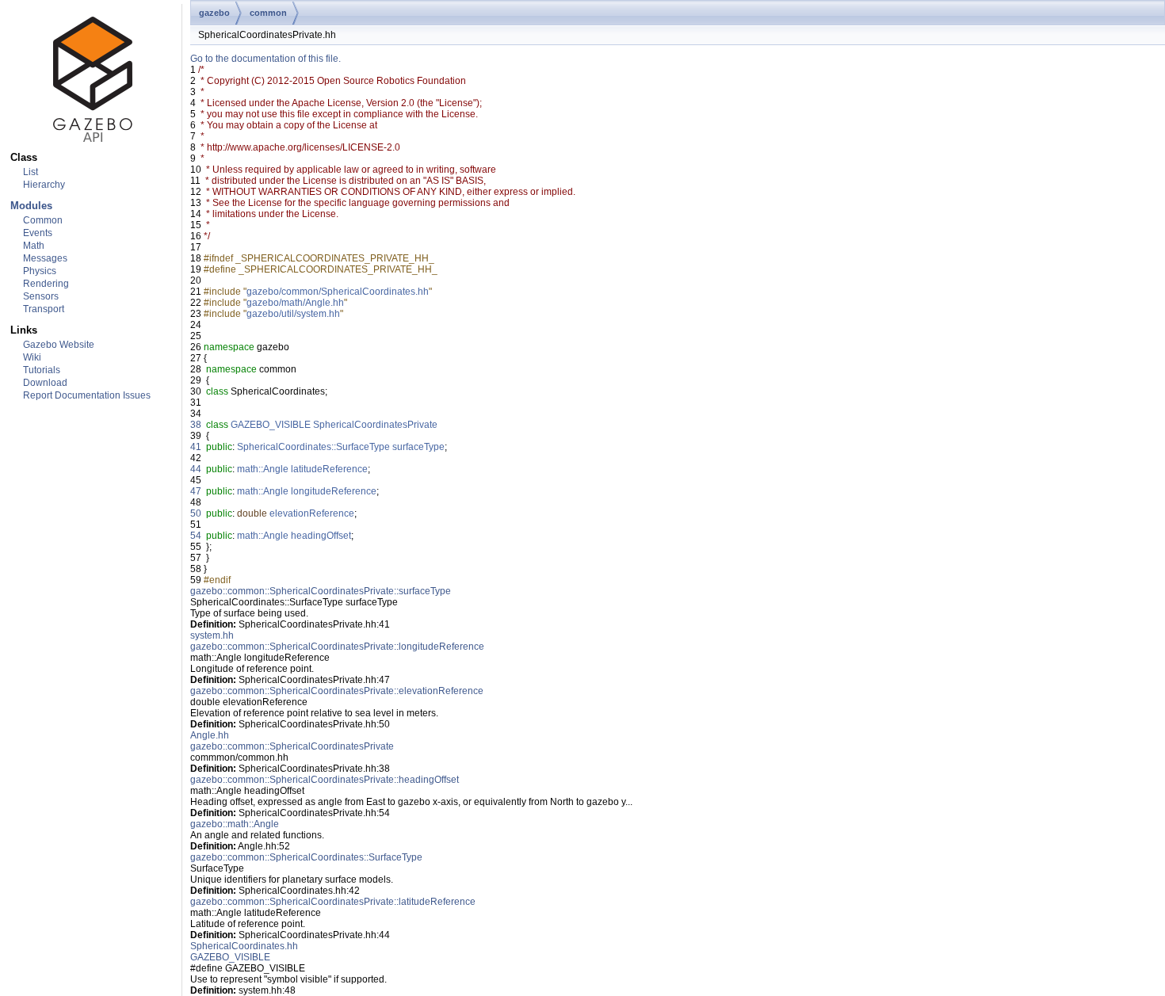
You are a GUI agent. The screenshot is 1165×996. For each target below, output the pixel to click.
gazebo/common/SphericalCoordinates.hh (337, 291)
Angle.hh (209, 735)
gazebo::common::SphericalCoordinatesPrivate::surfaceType (320, 591)
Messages (45, 258)
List (30, 171)
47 (195, 491)
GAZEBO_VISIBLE (271, 424)
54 (195, 535)
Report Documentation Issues (87, 395)
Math (33, 245)
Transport (43, 309)
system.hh (212, 635)
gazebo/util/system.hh (293, 313)
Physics (39, 271)
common (268, 12)
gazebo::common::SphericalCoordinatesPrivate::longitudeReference (337, 646)
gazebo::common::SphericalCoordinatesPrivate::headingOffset (324, 779)
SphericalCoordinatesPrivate (375, 424)
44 (195, 469)
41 (195, 446)
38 (195, 424)
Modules (31, 206)
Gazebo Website (58, 344)
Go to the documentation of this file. (265, 58)
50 (195, 513)
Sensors (41, 296)
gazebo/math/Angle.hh (295, 302)
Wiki (32, 357)
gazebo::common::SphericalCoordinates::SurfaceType (306, 857)
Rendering (46, 283)
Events (37, 233)
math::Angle (262, 469)
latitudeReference (329, 469)
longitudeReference (333, 491)
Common (43, 220)
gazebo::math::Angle (234, 824)
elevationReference (311, 513)
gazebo (214, 12)
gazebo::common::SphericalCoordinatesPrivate (292, 746)
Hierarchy (44, 184)
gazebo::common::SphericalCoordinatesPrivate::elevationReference (336, 690)
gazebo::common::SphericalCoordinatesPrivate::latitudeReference (333, 901)
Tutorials (41, 370)
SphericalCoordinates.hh (244, 946)
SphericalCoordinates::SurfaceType (313, 446)
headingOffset (321, 535)
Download (45, 382)
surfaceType (418, 446)
